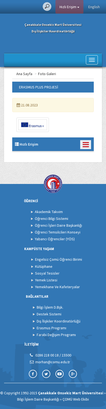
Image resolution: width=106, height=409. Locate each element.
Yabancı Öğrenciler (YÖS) (55, 238)
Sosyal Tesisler (47, 273)
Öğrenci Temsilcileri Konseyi (57, 232)
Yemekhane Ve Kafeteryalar (57, 286)
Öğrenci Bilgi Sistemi (51, 218)
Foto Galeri (47, 73)
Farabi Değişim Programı (56, 334)
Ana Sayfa (24, 73)
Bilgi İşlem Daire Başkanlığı (38, 399)
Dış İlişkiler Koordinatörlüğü (58, 321)
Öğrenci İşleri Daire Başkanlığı (58, 225)
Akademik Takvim (49, 211)
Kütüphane (43, 266)
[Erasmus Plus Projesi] (32, 125)
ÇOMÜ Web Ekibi (76, 399)
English (94, 6)
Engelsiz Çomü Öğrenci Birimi (58, 259)
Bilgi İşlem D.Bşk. (50, 307)
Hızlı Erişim (68, 6)
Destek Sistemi (49, 314)
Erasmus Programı (51, 327)
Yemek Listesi (46, 280)
